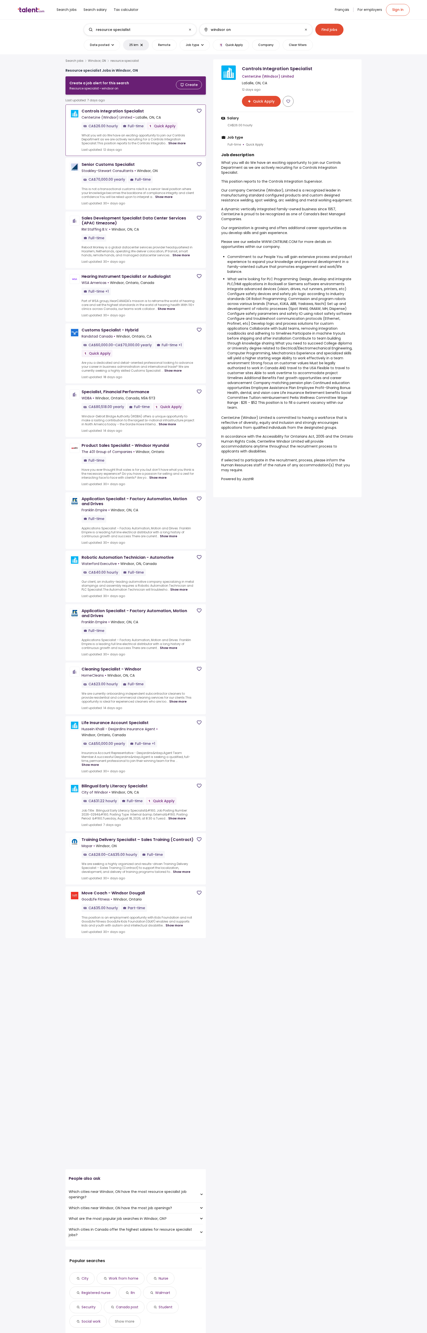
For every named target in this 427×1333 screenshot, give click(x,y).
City (85, 1278)
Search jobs (74, 60)
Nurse (163, 1278)
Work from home (123, 1278)
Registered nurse (96, 1292)
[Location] (252, 29)
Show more (177, 143)
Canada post (127, 1307)
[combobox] (140, 29)
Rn (133, 1292)
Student (165, 1307)
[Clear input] (190, 29)
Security (89, 1307)
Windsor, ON (97, 60)
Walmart (162, 1292)
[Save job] (199, 111)
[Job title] (136, 29)
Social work (91, 1321)
